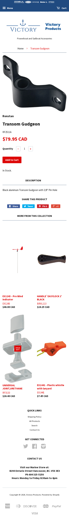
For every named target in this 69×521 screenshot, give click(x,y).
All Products (34, 421)
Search (34, 425)
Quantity (8, 148)
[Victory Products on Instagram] (43, 447)
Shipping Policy (34, 416)
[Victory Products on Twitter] (25, 447)
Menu (10, 8)
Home (20, 48)
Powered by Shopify (50, 494)
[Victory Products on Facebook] (34, 447)
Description (33, 180)
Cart (63, 8)
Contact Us (35, 429)
